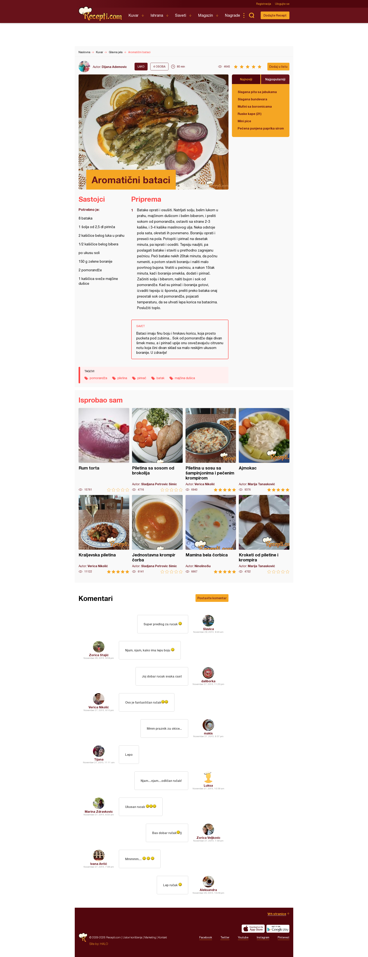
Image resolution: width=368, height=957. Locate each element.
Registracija (263, 3)
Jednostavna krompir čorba (157, 534)
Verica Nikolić (99, 707)
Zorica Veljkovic (208, 837)
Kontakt (162, 937)
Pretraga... (251, 15)
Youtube (243, 937)
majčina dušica (185, 378)
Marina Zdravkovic (99, 811)
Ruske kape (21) (249, 114)
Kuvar (133, 15)
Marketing (150, 937)
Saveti (180, 15)
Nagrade (232, 15)
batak (160, 378)
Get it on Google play (277, 929)
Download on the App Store (253, 929)
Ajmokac (264, 450)
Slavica (208, 629)
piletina (122, 378)
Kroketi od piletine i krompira (264, 534)
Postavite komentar (212, 598)
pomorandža (98, 378)
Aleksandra (208, 890)
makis (208, 733)
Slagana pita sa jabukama (257, 92)
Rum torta (104, 450)
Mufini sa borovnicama (255, 106)
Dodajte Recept (275, 15)
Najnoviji (246, 79)
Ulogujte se (282, 3)
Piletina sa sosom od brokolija (157, 450)
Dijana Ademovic (114, 66)
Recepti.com (101, 13)
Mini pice (244, 121)
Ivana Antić (98, 863)
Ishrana (156, 15)
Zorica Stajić (99, 655)
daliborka (208, 681)
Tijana (99, 759)
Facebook (205, 937)
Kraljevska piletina (104, 534)
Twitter (224, 937)
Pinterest (283, 937)
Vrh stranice (277, 914)
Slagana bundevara (252, 99)
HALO (104, 943)
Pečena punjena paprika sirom (261, 128)
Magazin (205, 15)
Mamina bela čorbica (211, 534)
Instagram (263, 937)
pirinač (141, 378)
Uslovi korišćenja (132, 937)
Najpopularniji (275, 79)
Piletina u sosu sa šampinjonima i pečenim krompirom (211, 450)
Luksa (208, 785)
